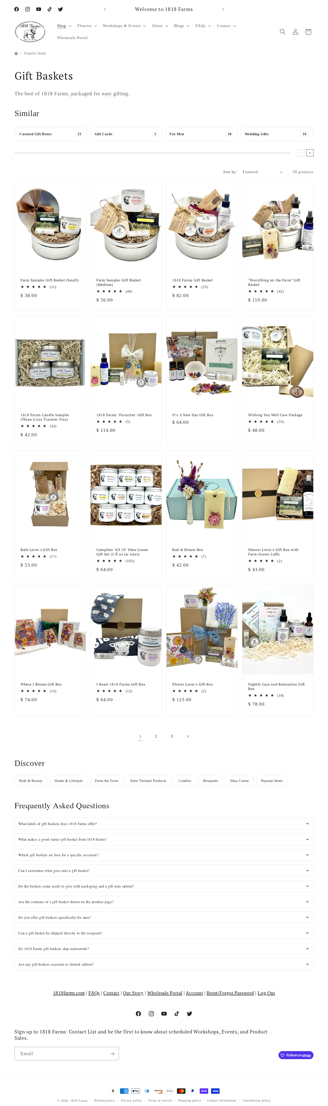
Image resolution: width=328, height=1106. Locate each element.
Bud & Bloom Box (187, 549)
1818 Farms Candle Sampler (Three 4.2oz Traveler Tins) (45, 416)
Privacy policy (131, 1100)
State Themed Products (148, 780)
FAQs (94, 992)
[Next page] (187, 736)
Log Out (266, 992)
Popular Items (272, 780)
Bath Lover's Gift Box (39, 549)
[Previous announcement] (105, 9)
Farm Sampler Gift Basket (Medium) (118, 282)
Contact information (222, 1100)
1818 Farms (78, 1100)
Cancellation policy (257, 1100)
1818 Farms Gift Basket (192, 280)
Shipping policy (189, 1100)
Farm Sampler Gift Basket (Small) (50, 280)
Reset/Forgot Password (230, 992)
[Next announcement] (223, 9)
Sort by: (230, 172)
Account (194, 992)
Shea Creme (239, 780)
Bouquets (210, 780)
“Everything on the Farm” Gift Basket (274, 282)
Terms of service (160, 1100)
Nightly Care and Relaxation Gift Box (276, 686)
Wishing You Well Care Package (275, 414)
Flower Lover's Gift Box (192, 684)
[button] (64, 26)
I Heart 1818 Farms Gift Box (120, 684)
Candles (185, 780)
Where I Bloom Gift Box (41, 684)
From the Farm (106, 780)
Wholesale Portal (164, 992)
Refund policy (104, 1100)
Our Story (133, 992)
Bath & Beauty (31, 780)
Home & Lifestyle (69, 780)
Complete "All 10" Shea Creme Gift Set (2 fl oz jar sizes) (122, 551)
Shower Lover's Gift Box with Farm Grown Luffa (273, 551)
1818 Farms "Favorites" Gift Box (124, 414)
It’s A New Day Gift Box (193, 414)
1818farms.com (69, 992)
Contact (111, 992)
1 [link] (140, 736)
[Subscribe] (112, 1054)
